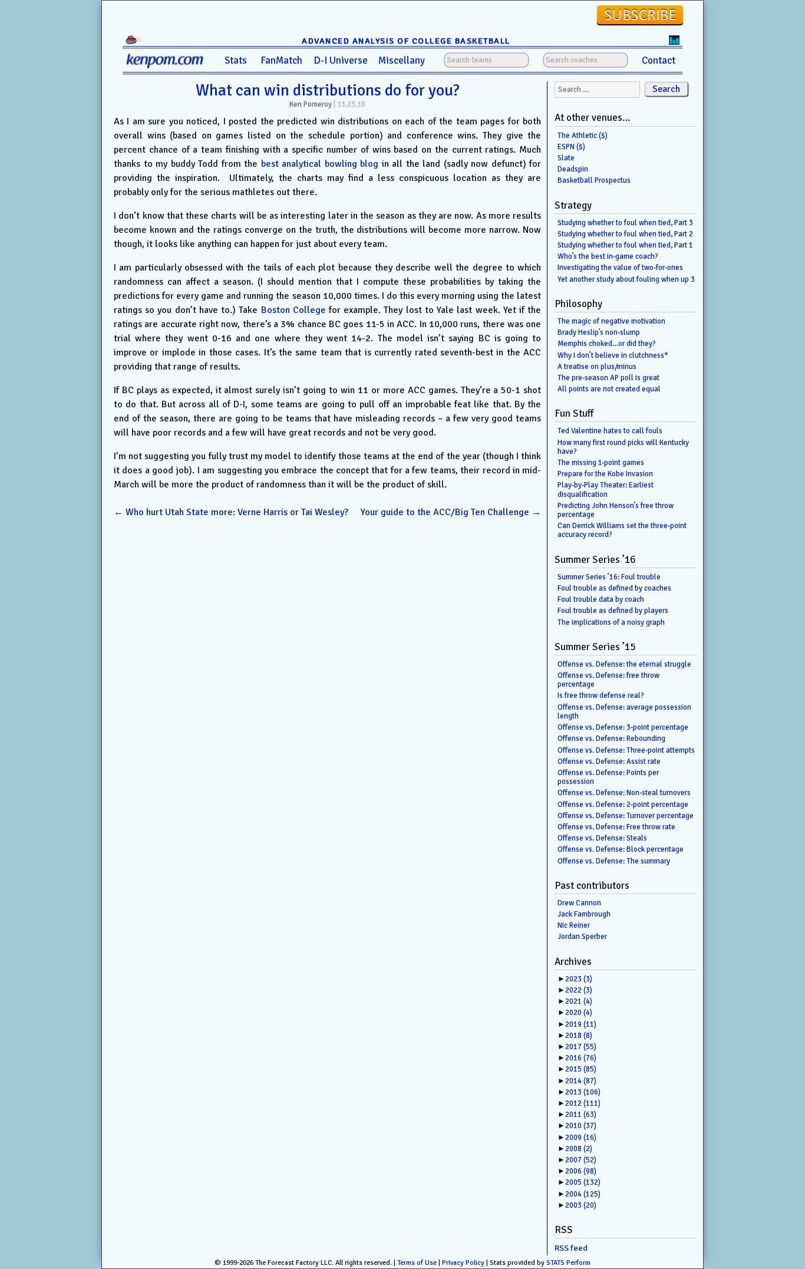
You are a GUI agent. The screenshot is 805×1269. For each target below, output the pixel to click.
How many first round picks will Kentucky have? (623, 447)
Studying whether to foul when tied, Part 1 (625, 245)
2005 (583, 1182)
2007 (580, 1160)
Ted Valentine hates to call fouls (609, 431)
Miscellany (401, 60)
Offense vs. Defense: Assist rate (609, 761)
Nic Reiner (573, 925)
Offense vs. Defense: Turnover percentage (625, 815)
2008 (578, 1148)
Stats (236, 60)
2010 (580, 1125)
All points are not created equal (609, 389)
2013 (583, 1092)
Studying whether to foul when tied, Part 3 (625, 223)
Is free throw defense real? (600, 695)
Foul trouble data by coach (600, 599)
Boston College (293, 310)
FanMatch (281, 60)
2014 (580, 1081)
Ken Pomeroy (310, 104)
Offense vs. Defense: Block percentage (620, 849)
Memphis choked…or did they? (606, 343)
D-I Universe (341, 60)
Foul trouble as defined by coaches (614, 588)
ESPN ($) (571, 146)
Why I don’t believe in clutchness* (612, 355)
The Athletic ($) (582, 135)
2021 (578, 1001)
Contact (658, 60)
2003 (580, 1205)
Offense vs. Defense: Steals (602, 838)
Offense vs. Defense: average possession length (624, 712)
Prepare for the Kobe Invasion (605, 474)
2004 (583, 1194)
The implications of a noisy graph (611, 622)
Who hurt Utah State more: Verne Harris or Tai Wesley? (231, 512)
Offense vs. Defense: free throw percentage (608, 680)
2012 (583, 1103)
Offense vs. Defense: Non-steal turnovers (624, 792)
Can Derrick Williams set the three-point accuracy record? (622, 530)
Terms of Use (417, 1262)
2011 (580, 1114)
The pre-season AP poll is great (608, 378)
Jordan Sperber (582, 936)
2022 (578, 990)
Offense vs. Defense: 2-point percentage (622, 804)
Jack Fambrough (584, 914)
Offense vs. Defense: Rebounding (611, 738)
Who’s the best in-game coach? (607, 256)
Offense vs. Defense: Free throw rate (616, 827)
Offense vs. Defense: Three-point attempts (626, 750)
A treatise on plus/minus (596, 366)
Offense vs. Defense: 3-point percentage (622, 727)
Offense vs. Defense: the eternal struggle (624, 664)
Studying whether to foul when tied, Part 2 (625, 234)
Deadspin (572, 169)
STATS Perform (568, 1262)
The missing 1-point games (600, 462)
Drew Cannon (579, 903)
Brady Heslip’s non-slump (598, 332)
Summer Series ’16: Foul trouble (609, 577)
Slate (566, 158)
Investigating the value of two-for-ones (620, 267)
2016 (580, 1058)
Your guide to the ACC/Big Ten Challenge (451, 512)
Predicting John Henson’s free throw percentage (615, 510)
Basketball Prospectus (594, 180)
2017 (580, 1047)
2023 (578, 979)
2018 (578, 1035)
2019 (580, 1024)
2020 (578, 1012)
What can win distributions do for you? (328, 90)
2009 (580, 1137)
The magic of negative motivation (611, 321)
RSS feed (571, 1248)
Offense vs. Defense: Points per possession (608, 777)
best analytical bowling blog (320, 164)
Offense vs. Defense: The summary (613, 861)
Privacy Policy (463, 1262)
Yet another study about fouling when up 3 (626, 279)
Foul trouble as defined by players (612, 610)
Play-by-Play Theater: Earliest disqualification (605, 489)
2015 (580, 1069)
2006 (580, 1171)
